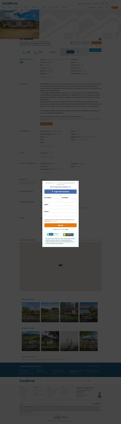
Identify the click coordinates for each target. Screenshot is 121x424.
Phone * (46, 211)
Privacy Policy (54, 221)
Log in (56, 183)
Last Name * (65, 197)
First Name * (48, 197)
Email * (46, 204)
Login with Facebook (61, 192)
